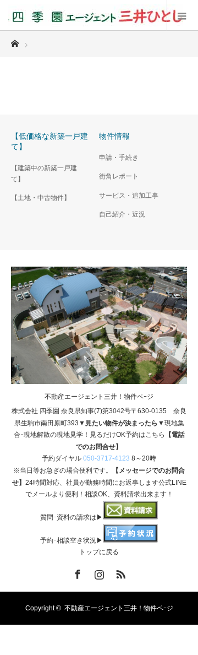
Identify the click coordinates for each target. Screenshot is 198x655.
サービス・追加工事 (128, 195)
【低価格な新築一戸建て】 (49, 141)
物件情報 (114, 136)
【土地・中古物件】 (40, 198)
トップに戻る (99, 552)
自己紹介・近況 (122, 214)
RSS (119, 572)
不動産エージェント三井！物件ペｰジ (99, 396)
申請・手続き (119, 157)
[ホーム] (14, 40)
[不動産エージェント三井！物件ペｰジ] (95, 15)
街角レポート (119, 176)
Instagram (98, 572)
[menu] (182, 15)
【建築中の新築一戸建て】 (44, 173)
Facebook (76, 572)
